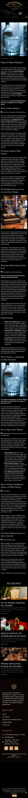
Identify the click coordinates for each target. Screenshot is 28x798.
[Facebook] (6, 748)
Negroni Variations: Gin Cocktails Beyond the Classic (13, 634)
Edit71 (19, 757)
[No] (26, 792)
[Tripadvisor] (16, 748)
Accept (14, 795)
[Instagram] (11, 748)
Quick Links (7, 710)
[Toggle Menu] (20, 13)
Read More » (4, 613)
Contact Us (7, 730)
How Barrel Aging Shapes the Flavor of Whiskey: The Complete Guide (13, 102)
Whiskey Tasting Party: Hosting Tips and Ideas (11, 665)
